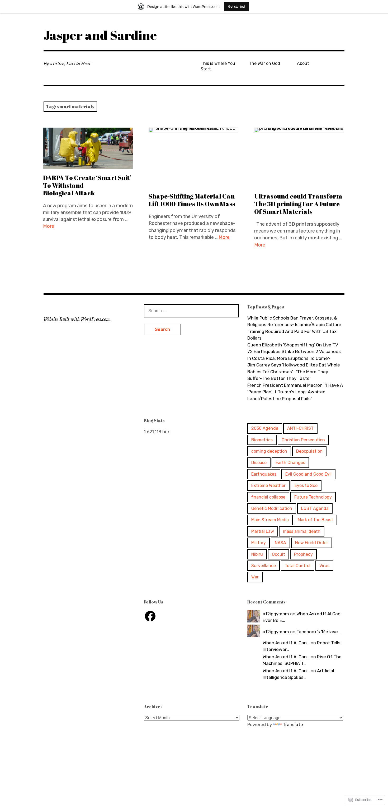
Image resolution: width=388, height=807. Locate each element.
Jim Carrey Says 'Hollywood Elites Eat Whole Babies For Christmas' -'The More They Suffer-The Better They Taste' (293, 371)
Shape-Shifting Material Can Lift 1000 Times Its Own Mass (192, 200)
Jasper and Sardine (100, 35)
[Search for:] (191, 310)
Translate (293, 724)
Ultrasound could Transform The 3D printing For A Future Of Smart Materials (298, 204)
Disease (259, 462)
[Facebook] (150, 616)
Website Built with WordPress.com (77, 319)
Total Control (297, 565)
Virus (324, 565)
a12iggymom (276, 613)
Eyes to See (306, 485)
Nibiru (257, 554)
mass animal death (301, 531)
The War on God (264, 63)
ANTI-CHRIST (300, 428)
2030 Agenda (264, 428)
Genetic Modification (271, 508)
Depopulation (309, 451)
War (255, 576)
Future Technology (313, 497)
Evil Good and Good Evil (308, 474)
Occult (278, 554)
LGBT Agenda (315, 508)
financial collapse (268, 497)
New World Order (311, 542)
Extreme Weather (268, 485)
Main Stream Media (270, 519)
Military (258, 542)
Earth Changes (290, 462)
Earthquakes (263, 474)
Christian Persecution (303, 439)
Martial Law (262, 531)
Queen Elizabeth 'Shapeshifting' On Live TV (292, 344)
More (48, 226)
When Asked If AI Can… (286, 642)
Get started (236, 6)
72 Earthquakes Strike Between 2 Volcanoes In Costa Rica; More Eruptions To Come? (294, 355)
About (303, 63)
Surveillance (263, 565)
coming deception (269, 451)
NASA (280, 542)
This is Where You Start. (218, 66)
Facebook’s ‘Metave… (318, 631)
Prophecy (303, 554)
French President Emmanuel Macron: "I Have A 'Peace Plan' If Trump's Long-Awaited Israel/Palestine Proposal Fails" (295, 392)
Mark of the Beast (315, 519)
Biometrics (262, 439)
